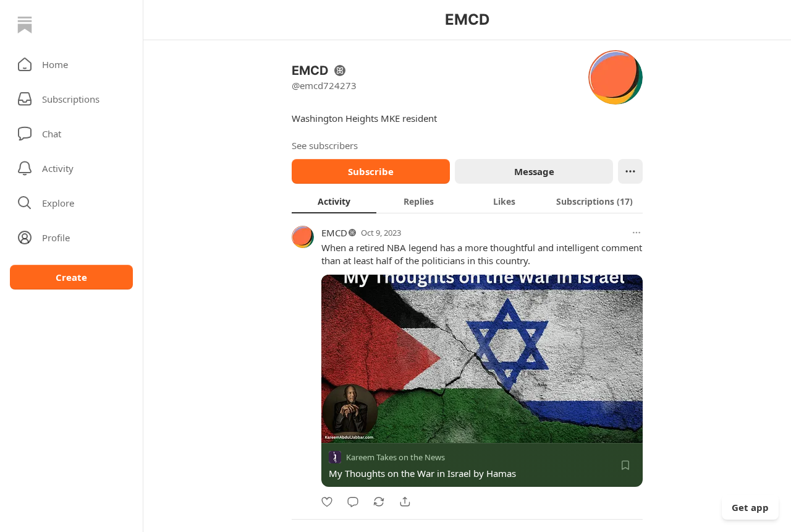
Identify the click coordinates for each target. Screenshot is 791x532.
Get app (750, 507)
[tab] (334, 201)
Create (71, 277)
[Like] (326, 502)
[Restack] (378, 502)
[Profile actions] (630, 171)
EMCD (334, 232)
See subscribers (325, 145)
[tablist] (467, 201)
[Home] (25, 25)
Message (534, 171)
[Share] (404, 502)
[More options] (636, 232)
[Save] (625, 465)
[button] (71, 64)
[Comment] (352, 502)
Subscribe (371, 171)
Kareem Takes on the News (395, 457)
